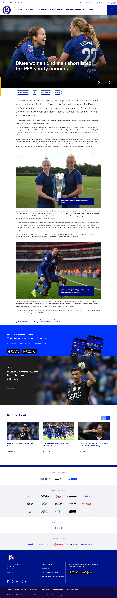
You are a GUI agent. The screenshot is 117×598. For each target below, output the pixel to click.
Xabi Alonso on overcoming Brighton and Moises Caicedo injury (93, 445)
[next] (108, 418)
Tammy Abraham (23, 92)
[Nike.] (107, 2)
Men (34, 92)
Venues (4, 2)
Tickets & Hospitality (75, 10)
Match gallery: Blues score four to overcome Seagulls (56, 445)
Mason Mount (45, 92)
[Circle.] (100, 2)
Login (81, 2)
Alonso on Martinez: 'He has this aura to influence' (22, 445)
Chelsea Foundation (15, 2)
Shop (91, 10)
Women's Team (56, 10)
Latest (19, 10)
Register (88, 2)
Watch (30, 10)
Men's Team (42, 10)
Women (57, 92)
